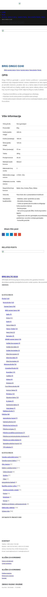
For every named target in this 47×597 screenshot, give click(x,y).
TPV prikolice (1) (8, 447)
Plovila (39, 70)
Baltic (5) (9, 314)
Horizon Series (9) (11, 390)
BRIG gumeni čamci (10, 70)
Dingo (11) (9, 318)
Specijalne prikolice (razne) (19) (12, 443)
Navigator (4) (10, 336)
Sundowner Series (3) (12, 405)
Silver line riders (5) (11, 358)
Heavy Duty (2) (10, 332)
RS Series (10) (10, 394)
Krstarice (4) (9, 383)
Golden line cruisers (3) (13, 343)
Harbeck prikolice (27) (9, 422)
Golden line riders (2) (12, 347)
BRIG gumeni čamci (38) (12, 310)
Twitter (7, 234)
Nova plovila (33, 70)
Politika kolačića (6, 573)
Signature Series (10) (12, 397)
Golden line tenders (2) (13, 350)
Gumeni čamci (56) (9, 306)
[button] (4, 5)
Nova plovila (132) (8, 302)
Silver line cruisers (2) (12, 354)
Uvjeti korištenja (6, 563)
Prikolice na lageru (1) (9, 429)
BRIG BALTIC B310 (10, 277)
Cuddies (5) (9, 376)
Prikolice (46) (6, 414)
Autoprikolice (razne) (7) (10, 418)
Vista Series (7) (10, 408)
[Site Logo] (25, 4)
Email (19, 234)
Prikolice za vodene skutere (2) (12, 440)
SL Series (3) (10, 401)
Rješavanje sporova (8, 576)
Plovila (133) (5, 298)
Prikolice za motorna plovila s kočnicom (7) (16, 436)
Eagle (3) (8, 321)
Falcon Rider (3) (11, 325)
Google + (15, 234)
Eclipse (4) (9, 379)
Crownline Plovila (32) (11, 368)
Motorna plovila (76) (10, 364)
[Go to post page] (23, 252)
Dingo (18, 70)
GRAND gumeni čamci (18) (13, 339)
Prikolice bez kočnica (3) (10, 425)
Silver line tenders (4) (12, 361)
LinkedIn (11, 234)
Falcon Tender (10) (12, 329)
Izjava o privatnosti (7, 561)
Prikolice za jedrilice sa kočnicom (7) (14, 433)
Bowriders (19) (10, 372)
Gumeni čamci (24, 70)
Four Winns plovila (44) (12, 386)
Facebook (3, 234)
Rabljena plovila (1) (9, 411)
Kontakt (4, 578)
